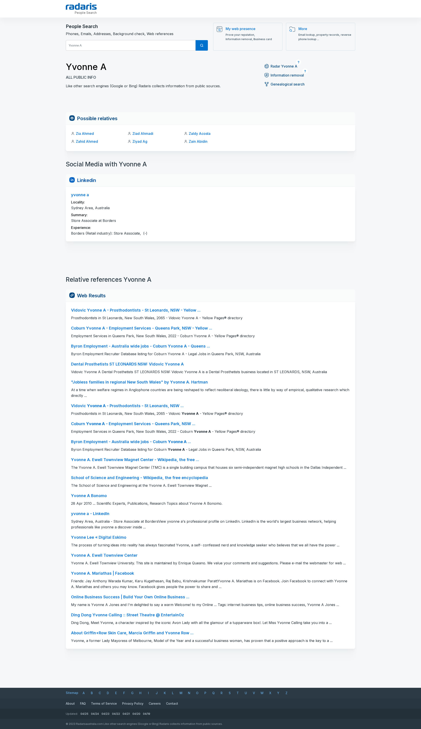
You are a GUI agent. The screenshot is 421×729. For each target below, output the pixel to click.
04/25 (84, 713)
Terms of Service (104, 703)
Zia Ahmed (85, 133)
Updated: (72, 713)
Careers (155, 703)
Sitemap (72, 693)
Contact (172, 703)
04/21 (126, 713)
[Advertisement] (210, 102)
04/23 (105, 713)
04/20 (136, 713)
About (70, 703)
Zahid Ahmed (87, 141)
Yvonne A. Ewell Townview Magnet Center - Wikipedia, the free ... (135, 459)
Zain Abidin (198, 141)
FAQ (83, 703)
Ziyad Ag (139, 141)
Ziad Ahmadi (142, 133)
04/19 (146, 713)
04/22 (116, 713)
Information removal (287, 75)
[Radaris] (81, 6)
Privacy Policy (132, 703)
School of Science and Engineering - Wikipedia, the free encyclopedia (139, 477)
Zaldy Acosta (199, 133)
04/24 (95, 713)
